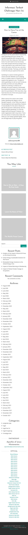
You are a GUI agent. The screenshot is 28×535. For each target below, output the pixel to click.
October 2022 (7, 385)
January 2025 (6, 316)
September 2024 (7, 326)
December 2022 (7, 380)
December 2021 (7, 410)
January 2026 (6, 303)
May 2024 (5, 336)
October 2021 (7, 415)
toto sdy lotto (14, 513)
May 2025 (5, 308)
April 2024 (6, 339)
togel (4, 426)
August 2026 (6, 286)
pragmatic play (7, 423)
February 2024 (7, 344)
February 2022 (7, 405)
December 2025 (7, 306)
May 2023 (5, 367)
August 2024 (6, 329)
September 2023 (7, 357)
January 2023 (6, 377)
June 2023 (6, 364)
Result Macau (14, 454)
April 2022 (6, 400)
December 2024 (7, 319)
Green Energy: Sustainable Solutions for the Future (14, 258)
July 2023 (5, 362)
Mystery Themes (14, 529)
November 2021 (7, 413)
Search (3, 244)
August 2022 (6, 390)
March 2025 (6, 311)
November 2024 (7, 321)
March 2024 (6, 342)
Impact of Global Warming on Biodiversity (14, 266)
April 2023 (6, 370)
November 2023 (7, 352)
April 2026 (6, 296)
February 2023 (7, 375)
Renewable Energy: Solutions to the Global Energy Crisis (13, 263)
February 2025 (7, 314)
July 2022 (5, 392)
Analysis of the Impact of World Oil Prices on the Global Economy (14, 254)
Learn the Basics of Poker (14, 212)
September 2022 (7, 387)
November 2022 (7, 382)
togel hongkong (7, 431)
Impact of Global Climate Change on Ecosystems (13, 270)
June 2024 (6, 334)
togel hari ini (6, 428)
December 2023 (7, 349)
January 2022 (6, 408)
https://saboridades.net (16, 144)
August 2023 (6, 359)
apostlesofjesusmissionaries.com (14, 447)
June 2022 (6, 395)
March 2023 (6, 372)
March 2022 (6, 403)
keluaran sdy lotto (14, 515)
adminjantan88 (14, 141)
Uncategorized (14, 27)
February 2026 (7, 301)
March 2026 (6, 298)
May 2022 (5, 398)
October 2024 (7, 324)
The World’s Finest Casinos (14, 236)
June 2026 (6, 291)
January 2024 (6, 347)
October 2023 (7, 354)
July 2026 (5, 288)
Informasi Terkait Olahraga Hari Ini (14, 9)
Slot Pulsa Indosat (14, 485)
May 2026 (5, 293)
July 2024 (5, 331)
